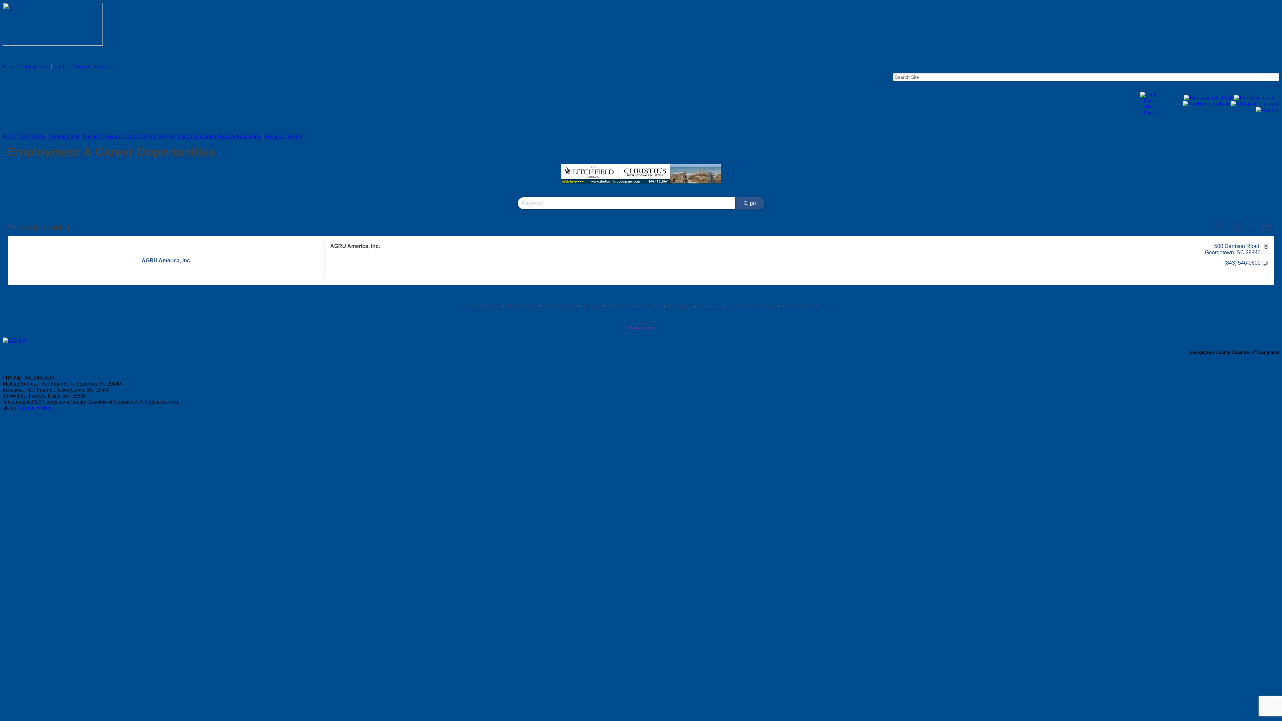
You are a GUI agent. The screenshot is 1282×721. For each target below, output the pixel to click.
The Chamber (31, 136)
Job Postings (680, 306)
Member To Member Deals (634, 306)
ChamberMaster (34, 408)
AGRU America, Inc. (355, 246)
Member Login (91, 66)
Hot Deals (1150, 109)
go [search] (753, 203)
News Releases (522, 306)
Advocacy (275, 136)
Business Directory (103, 136)
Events (294, 136)
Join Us (61, 66)
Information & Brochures (751, 306)
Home (9, 66)
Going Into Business (146, 136)
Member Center (64, 136)
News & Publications (240, 136)
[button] (12, 227)
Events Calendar (560, 306)
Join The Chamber (800, 306)
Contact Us (34, 66)
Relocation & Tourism (192, 136)
